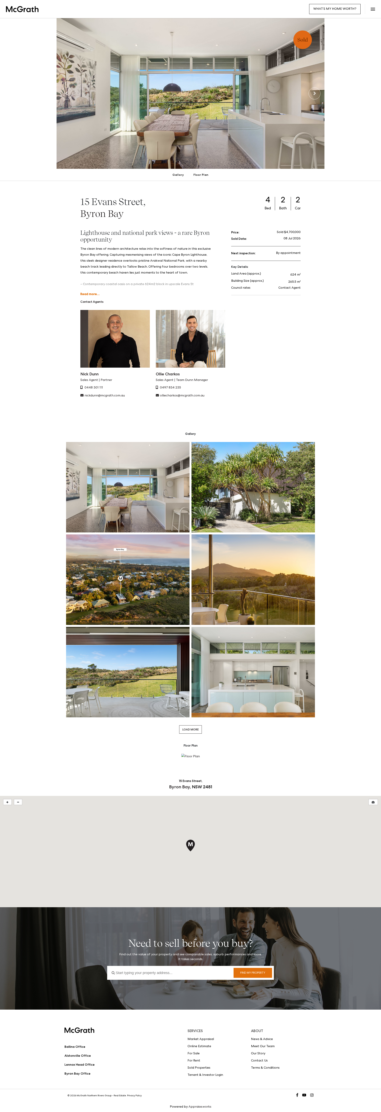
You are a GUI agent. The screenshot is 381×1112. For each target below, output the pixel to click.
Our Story (258, 1053)
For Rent (194, 1060)
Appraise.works (200, 1107)
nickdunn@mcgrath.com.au (105, 395)
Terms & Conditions (265, 1068)
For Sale (194, 1053)
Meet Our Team (263, 1046)
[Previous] (66, 93)
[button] (373, 9)
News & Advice (262, 1039)
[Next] (314, 93)
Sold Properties (199, 1068)
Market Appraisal (201, 1039)
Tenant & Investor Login (205, 1075)
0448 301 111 (94, 387)
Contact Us (259, 1060)
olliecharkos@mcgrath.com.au (182, 395)
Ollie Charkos (168, 374)
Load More (190, 729)
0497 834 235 (170, 387)
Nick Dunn (89, 374)
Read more (88, 294)
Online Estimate (199, 1046)
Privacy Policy (134, 1096)
